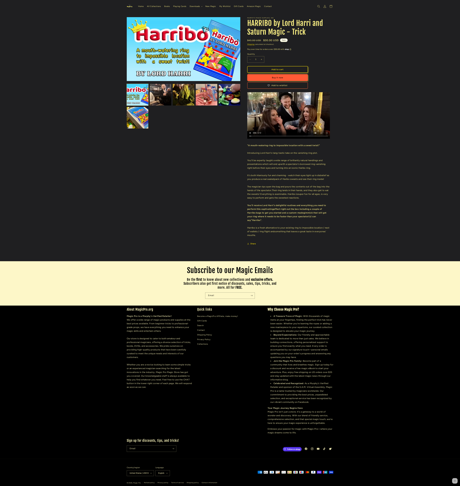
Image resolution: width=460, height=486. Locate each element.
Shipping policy (193, 483)
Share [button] (253, 244)
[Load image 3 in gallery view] (183, 95)
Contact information (209, 483)
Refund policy (149, 483)
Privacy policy (163, 483)
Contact (201, 330)
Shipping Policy (204, 335)
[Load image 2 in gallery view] (160, 95)
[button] (196, 6)
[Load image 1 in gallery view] (137, 95)
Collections (202, 344)
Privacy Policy (204, 339)
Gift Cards (202, 321)
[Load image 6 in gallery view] (137, 118)
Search (200, 325)
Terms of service (177, 483)
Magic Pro (137, 483)
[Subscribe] (252, 295)
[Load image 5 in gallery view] (229, 95)
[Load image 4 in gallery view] (206, 95)
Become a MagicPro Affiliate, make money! (217, 316)
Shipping (250, 44)
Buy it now (277, 77)
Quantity (251, 54)
